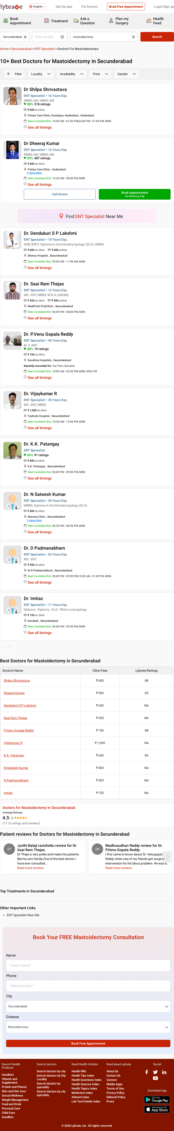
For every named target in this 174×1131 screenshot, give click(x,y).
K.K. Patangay (14, 755)
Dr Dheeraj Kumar (42, 143)
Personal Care (11, 1108)
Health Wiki (79, 1071)
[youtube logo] (155, 1080)
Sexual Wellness (12, 1095)
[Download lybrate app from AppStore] (157, 1112)
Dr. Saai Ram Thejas (44, 283)
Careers (111, 1080)
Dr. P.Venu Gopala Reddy (48, 334)
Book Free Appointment (126, 6)
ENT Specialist (45, 49)
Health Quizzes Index (85, 1084)
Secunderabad (21, 49)
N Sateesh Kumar (16, 768)
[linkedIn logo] (164, 1073)
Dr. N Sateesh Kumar (45, 494)
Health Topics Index (84, 1088)
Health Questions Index (87, 1080)
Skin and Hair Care (14, 1091)
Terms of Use (115, 1088)
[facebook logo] (146, 1073)
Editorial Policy (115, 1097)
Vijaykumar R (13, 743)
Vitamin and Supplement (9, 1080)
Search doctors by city (51, 1071)
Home (4, 49)
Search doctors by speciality (48, 1085)
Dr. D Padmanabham (44, 548)
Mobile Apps (114, 1084)
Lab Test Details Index (86, 1101)
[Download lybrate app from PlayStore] (157, 1102)
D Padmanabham (16, 780)
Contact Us (113, 1075)
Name (11, 955)
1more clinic (34, 172)
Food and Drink (11, 1104)
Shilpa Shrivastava (17, 680)
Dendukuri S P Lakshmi (20, 705)
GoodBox (8, 1117)
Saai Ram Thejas (15, 718)
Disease (12, 1017)
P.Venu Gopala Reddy (19, 730)
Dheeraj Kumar (14, 693)
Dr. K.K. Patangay (41, 444)
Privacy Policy (115, 1092)
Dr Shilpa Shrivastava (45, 89)
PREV (9, 646)
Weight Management (15, 1100)
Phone (11, 976)
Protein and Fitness (14, 1087)
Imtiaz (8, 793)
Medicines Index (82, 1092)
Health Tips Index (83, 1075)
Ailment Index (80, 1097)
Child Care (8, 1112)
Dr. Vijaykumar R (40, 393)
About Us (112, 1071)
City (9, 996)
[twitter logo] (155, 1073)
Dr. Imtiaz (33, 598)
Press (110, 1101)
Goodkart (8, 1074)
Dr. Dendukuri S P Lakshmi (50, 233)
